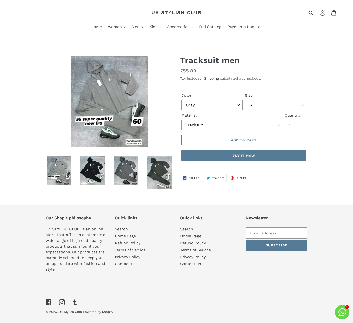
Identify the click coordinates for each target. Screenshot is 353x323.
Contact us (125, 264)
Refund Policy (127, 243)
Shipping (211, 78)
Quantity (293, 115)
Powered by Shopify (98, 312)
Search (121, 229)
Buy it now (243, 155)
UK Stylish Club (176, 12)
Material (189, 115)
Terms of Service (130, 250)
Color (186, 95)
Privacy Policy (127, 257)
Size (249, 95)
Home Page (125, 236)
